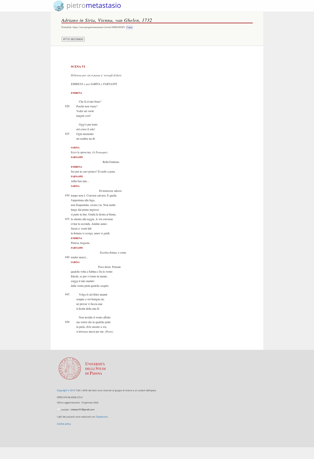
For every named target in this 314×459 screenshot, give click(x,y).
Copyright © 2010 (66, 390)
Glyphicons (102, 416)
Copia (129, 27)
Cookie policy (64, 423)
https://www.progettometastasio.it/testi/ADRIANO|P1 (99, 27)
